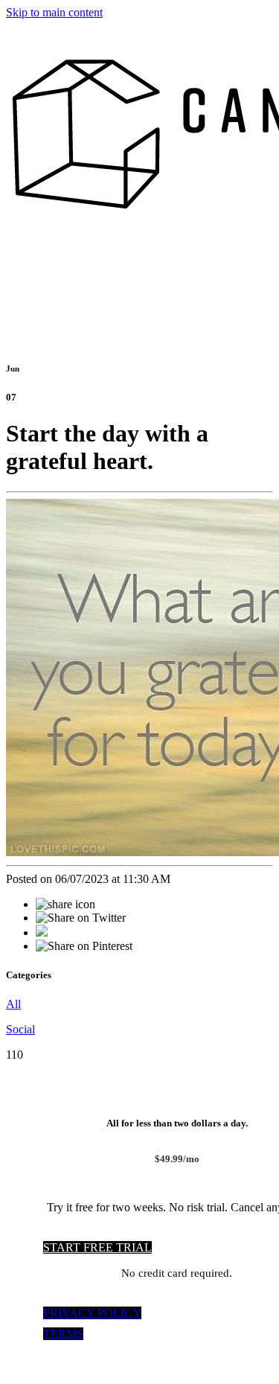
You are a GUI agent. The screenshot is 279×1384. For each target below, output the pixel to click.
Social (20, 1029)
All (13, 1004)
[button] (97, 1247)
